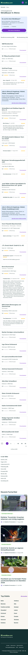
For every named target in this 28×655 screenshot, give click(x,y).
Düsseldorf (3, 610)
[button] (23, 2)
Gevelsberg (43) (4, 480)
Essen (15, 613)
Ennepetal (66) (4, 471)
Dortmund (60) (4, 476)
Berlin (2, 600)
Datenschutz (13, 645)
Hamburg (16, 600)
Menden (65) (4, 473)
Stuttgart (16, 607)
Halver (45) (3, 478)
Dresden (16, 616)
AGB (17, 647)
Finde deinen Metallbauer (14, 30)
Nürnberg (16, 619)
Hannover (3, 619)
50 (25, 443)
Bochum (16, 622)
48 (18, 443)
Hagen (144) (4, 462)
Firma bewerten (23, 50)
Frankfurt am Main (5, 607)
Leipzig (16, 610)
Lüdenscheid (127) (5, 464)
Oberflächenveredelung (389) (7, 37)
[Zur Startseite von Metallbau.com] (7, 2)
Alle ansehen (24, 596)
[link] (14, 47)
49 (21, 443)
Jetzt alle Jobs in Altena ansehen (19, 103)
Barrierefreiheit (20, 645)
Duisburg (3, 622)
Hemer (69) (3, 469)
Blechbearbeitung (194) (22, 37)
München (3, 603)
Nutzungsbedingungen (10, 647)
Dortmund (3, 613)
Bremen (3, 616)
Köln (15, 603)
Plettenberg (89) (4, 466)
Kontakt (7, 645)
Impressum (21, 647)
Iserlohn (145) (4, 459)
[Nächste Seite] (26, 446)
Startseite (3, 7)
